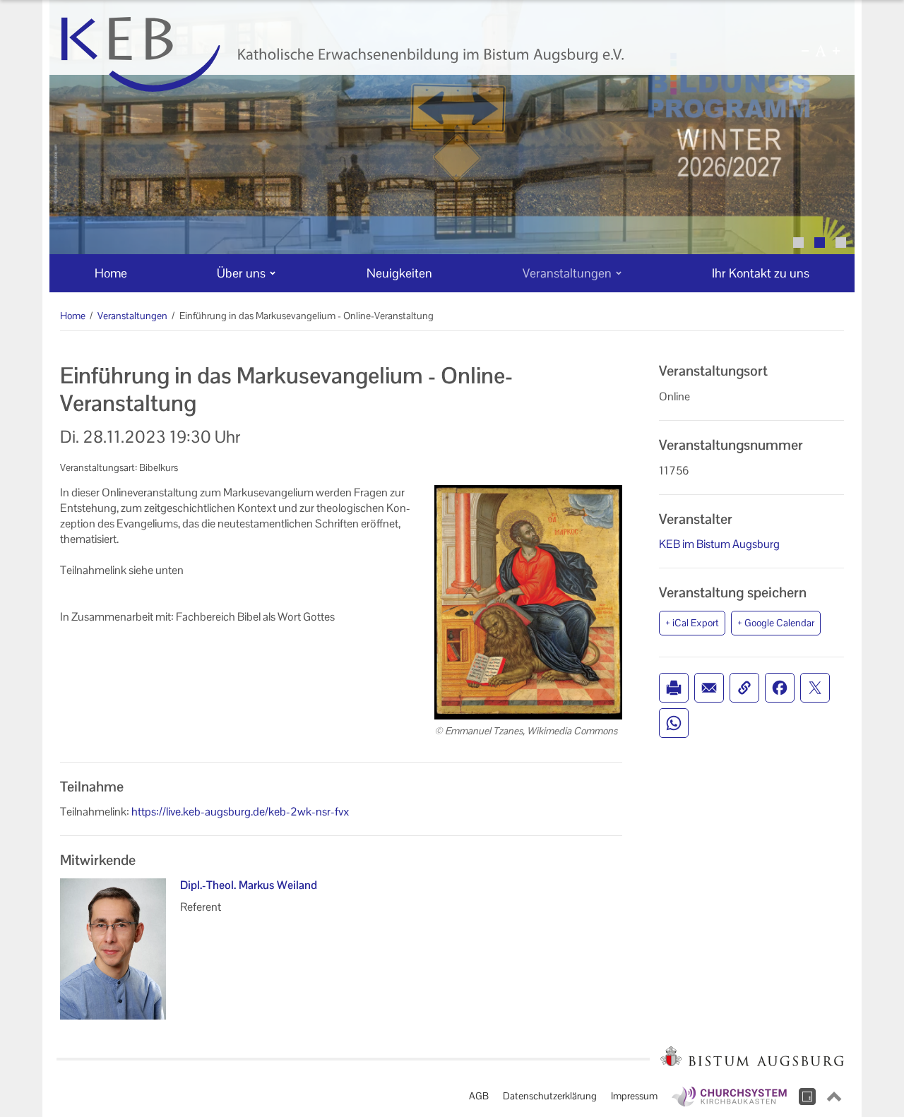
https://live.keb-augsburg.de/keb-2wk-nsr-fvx (240, 811)
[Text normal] (820, 50)
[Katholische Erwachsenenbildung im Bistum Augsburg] (342, 54)
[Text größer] (836, 50)
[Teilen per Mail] (709, 688)
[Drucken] (674, 688)
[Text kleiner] (805, 50)
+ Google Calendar (775, 622)
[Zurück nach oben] (834, 1096)
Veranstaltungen (132, 315)
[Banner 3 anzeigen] (840, 242)
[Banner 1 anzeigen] (798, 242)
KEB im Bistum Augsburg (719, 544)
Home (72, 315)
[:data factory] (807, 1096)
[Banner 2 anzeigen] (819, 242)
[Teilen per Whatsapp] (674, 723)
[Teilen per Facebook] (780, 688)
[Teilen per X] (815, 688)
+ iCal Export (692, 622)
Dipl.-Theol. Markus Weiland (248, 885)
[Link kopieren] (744, 688)
